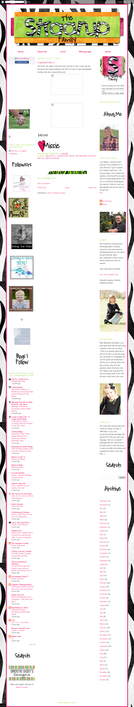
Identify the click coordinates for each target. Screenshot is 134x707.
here (101, 193)
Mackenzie (81, 156)
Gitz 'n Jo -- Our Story (20, 622)
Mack (72, 156)
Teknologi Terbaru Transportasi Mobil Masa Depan (21, 612)
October (103, 557)
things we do (52, 158)
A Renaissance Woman (20, 512)
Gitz (13, 620)
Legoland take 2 (46, 62)
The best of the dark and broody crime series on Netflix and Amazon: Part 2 (22, 568)
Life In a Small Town (20, 379)
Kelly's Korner (17, 504)
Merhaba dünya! (18, 467)
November (103, 505)
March (102, 519)
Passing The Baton (18, 459)
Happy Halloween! (18, 545)
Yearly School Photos (19, 525)
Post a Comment (44, 183)
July (101, 568)
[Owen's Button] (21, 311)
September (104, 501)
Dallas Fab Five (18, 595)
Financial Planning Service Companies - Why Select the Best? (22, 599)
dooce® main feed (19, 483)
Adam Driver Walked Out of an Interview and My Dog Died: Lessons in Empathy (22, 535)
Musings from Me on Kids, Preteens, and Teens (22, 403)
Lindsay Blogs (17, 432)
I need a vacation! (18, 630)
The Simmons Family (20, 543)
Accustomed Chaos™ (20, 576)
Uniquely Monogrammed (21, 584)
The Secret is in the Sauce (22, 494)
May (101, 512)
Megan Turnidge (22, 687)
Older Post (92, 188)
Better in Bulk (17, 465)
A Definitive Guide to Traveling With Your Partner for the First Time (22, 423)
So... (13, 639)
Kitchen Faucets (17, 579)
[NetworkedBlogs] (22, 58)
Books (108, 51)
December (103, 527)
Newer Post (42, 188)
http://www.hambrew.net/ (109, 274)
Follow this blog (22, 62)
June (101, 508)
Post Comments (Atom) (56, 193)
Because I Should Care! (21, 628)
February (103, 523)
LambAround (17, 387)
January (102, 546)
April (102, 516)
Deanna (50, 156)
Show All (32, 644)
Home (21, 51)
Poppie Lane (16, 531)
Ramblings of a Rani (20, 608)
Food (62, 51)
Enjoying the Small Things (22, 447)
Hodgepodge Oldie (18, 381)
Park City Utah (17, 506)
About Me (42, 51)
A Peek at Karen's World (21, 551)
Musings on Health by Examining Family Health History (21, 408)
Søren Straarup (105, 201)
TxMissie (103, 204)
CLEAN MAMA (18, 473)
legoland (62, 156)
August (102, 531)
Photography (85, 51)
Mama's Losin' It (18, 457)
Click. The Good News (20, 522)
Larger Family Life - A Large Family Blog (20, 418)
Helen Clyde (16, 636)
